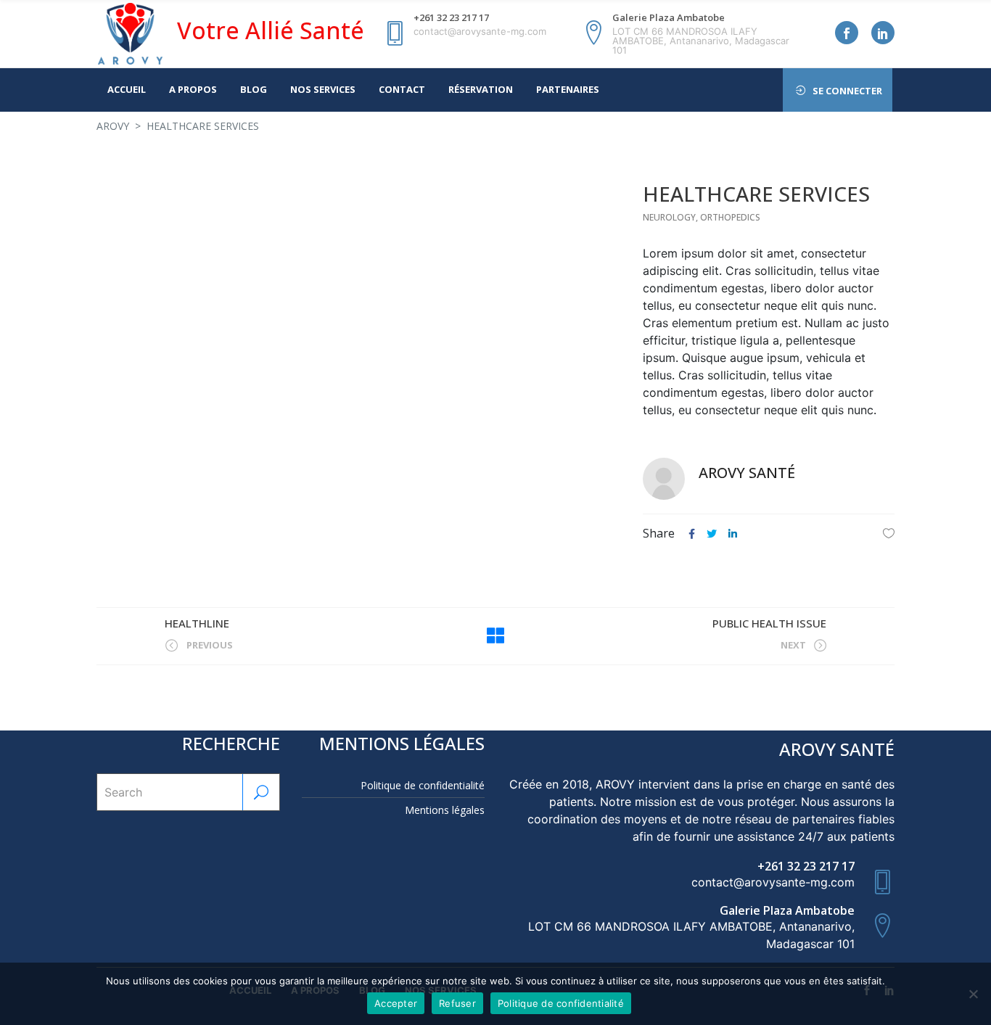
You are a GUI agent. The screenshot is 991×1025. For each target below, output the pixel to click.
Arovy (112, 126)
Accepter (395, 1003)
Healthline (197, 623)
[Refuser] (973, 994)
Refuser (457, 1003)
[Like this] (889, 533)
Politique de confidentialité (423, 785)
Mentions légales (445, 810)
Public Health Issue (769, 623)
